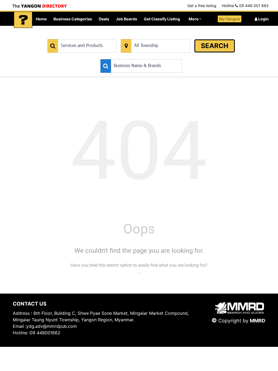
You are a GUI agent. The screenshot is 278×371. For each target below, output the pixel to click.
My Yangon (229, 19)
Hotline (245, 5)
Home (41, 19)
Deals (104, 19)
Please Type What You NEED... (73, 36)
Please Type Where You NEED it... (149, 36)
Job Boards (126, 19)
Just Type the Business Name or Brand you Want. (141, 56)
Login (263, 19)
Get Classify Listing (162, 19)
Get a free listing (201, 5)
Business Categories (72, 19)
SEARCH (214, 46)
